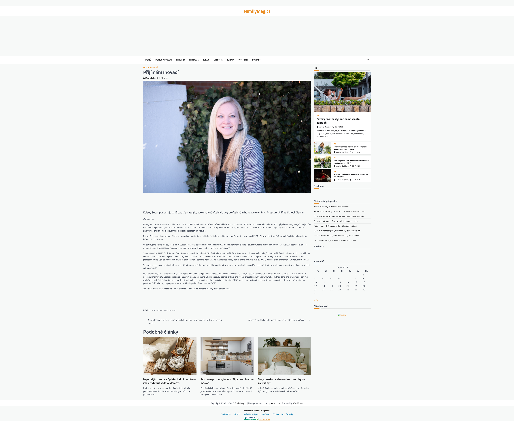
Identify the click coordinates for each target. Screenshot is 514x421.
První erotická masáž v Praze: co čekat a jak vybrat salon (351, 175)
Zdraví (206, 59)
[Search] (368, 60)
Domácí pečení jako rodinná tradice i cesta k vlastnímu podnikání (351, 162)
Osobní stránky (287, 414)
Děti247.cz (238, 414)
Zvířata (230, 59)
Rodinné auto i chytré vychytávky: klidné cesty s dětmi (335, 225)
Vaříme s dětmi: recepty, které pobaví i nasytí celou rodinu (336, 235)
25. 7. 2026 (356, 179)
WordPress (298, 403)
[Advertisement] (257, 36)
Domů (148, 59)
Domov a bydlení (163, 59)
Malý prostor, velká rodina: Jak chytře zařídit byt (281, 381)
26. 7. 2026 (339, 127)
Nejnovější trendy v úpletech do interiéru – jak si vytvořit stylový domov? (169, 381)
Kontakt (256, 59)
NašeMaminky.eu (251, 414)
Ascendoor (275, 403)
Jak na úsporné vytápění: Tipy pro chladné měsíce (227, 381)
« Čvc (316, 300)
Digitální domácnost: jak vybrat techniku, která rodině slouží (337, 230)
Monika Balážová (151, 78)
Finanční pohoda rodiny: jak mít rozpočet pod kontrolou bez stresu (350, 148)
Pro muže (194, 59)
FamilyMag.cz (257, 11)
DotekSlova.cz (266, 414)
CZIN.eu (276, 414)
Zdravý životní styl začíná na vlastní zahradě (338, 121)
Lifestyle (218, 59)
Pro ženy (180, 59)
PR (318, 115)
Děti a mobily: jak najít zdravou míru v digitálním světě (335, 240)
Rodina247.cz (227, 414)
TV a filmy (243, 59)
